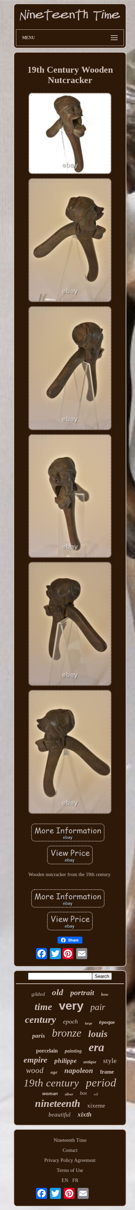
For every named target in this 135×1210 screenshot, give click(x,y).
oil (96, 1094)
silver (69, 1094)
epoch (70, 1021)
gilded (38, 994)
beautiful (59, 1114)
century (40, 1019)
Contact (70, 1150)
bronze (66, 1033)
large (88, 1023)
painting (73, 1051)
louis (98, 1034)
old (57, 992)
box (83, 1093)
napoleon (78, 1070)
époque (107, 1022)
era (96, 1047)
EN (65, 1180)
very (71, 1005)
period (101, 1082)
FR (75, 1180)
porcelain (47, 1051)
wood (35, 1070)
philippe (65, 1060)
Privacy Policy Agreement (70, 1160)
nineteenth (57, 1103)
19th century (51, 1083)
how (104, 994)
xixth (85, 1114)
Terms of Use (70, 1170)
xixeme (96, 1105)
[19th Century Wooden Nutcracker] (70, 134)
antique (89, 1061)
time (43, 1006)
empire (35, 1059)
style (110, 1060)
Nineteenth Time (70, 1140)
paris (38, 1035)
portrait (82, 992)
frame (107, 1072)
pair (97, 1007)
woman (50, 1093)
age (54, 1072)
